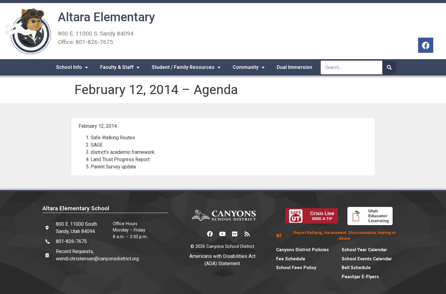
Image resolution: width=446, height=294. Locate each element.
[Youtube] (222, 233)
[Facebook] (425, 45)
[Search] (389, 67)
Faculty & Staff (116, 67)
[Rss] (247, 233)
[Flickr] (235, 233)
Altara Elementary (106, 17)
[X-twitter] (197, 233)
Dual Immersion (294, 67)
